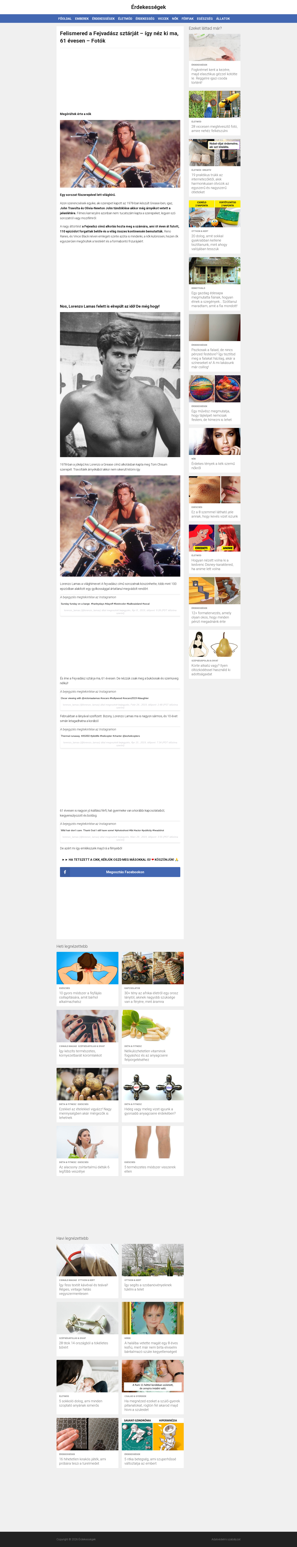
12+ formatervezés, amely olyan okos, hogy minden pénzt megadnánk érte (211, 617)
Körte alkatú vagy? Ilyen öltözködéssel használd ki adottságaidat (210, 669)
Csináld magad (68, 1046)
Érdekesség (145, 18)
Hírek (127, 1338)
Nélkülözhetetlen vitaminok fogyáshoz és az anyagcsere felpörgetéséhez (146, 1055)
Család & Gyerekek (135, 1396)
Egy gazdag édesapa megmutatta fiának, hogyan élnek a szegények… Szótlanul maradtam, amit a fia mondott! (214, 299)
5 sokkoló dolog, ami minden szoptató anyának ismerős (80, 1403)
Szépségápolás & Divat (91, 1046)
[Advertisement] (120, 78)
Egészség (205, 18)
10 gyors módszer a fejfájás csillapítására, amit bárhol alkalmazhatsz (80, 997)
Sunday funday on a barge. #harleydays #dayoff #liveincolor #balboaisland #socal (105, 603)
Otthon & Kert (86, 1280)
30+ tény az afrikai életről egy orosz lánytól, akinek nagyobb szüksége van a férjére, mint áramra (151, 997)
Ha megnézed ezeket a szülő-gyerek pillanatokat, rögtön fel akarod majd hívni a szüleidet (152, 1405)
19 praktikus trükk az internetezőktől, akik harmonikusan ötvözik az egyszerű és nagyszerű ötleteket (210, 183)
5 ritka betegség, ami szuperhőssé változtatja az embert (150, 1461)
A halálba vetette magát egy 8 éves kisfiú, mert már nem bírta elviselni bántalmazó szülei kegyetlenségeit (151, 1347)
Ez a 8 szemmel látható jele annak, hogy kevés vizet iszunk (214, 514)
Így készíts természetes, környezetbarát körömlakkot (80, 1053)
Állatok (223, 18)
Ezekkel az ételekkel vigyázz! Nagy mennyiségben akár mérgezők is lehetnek (85, 1113)
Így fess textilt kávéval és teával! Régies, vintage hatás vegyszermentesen (83, 1289)
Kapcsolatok (132, 988)
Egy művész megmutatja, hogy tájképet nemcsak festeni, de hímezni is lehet (211, 415)
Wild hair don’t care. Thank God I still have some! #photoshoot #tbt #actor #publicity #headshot (112, 830)
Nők (175, 18)
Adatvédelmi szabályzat (226, 1539)
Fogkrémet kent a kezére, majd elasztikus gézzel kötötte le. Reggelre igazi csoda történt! (214, 76)
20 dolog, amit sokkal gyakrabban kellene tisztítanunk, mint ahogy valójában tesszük (209, 242)
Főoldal (65, 18)
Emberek (82, 18)
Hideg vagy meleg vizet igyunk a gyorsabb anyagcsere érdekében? (150, 1111)
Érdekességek (103, 18)
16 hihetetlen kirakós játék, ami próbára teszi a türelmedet (82, 1461)
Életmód (125, 18)
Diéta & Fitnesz (133, 1046)
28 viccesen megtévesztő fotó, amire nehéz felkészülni (214, 128)
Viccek (163, 18)
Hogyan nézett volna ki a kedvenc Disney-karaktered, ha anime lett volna (212, 564)
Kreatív (206, 170)
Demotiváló (198, 288)
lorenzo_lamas (72, 610)
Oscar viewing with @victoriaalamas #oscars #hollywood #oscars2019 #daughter (105, 698)
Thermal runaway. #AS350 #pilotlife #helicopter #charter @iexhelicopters (100, 736)
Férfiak (188, 18)
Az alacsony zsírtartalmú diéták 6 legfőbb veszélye (84, 1169)
